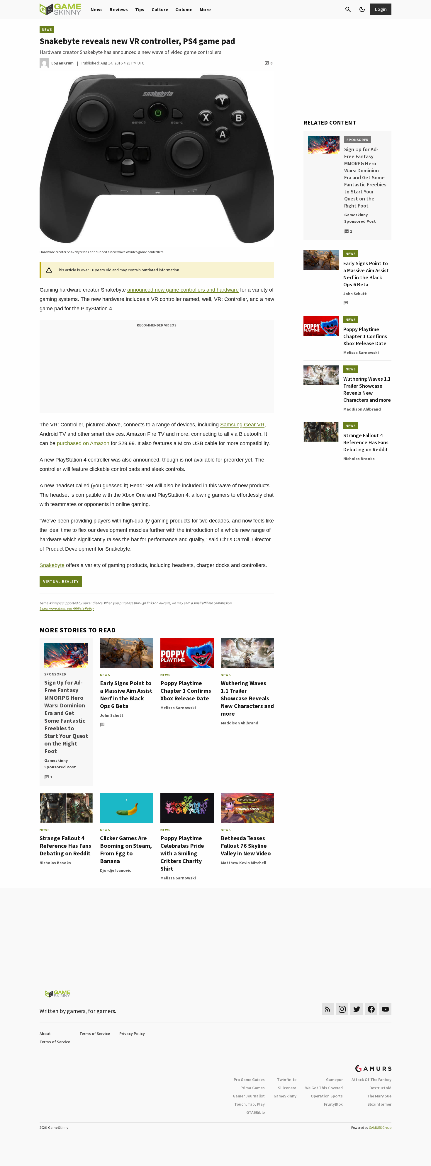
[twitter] (356, 1009)
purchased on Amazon (83, 443)
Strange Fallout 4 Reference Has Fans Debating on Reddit (65, 845)
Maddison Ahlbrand (239, 723)
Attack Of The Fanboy (371, 1079)
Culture (160, 9)
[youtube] (385, 1009)
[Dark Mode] (362, 9)
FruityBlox (333, 1104)
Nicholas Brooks (55, 862)
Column (184, 9)
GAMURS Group (380, 1127)
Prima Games (252, 1087)
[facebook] (371, 1009)
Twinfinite (286, 1079)
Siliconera (287, 1087)
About (45, 1033)
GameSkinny (285, 1096)
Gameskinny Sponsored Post (60, 764)
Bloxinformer (379, 1104)
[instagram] (342, 1009)
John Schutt (111, 715)
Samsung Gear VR (242, 425)
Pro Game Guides (249, 1079)
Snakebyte (52, 565)
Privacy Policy (132, 1033)
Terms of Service (94, 1033)
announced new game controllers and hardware (183, 290)
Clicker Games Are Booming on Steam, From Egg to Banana (126, 849)
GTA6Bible (255, 1112)
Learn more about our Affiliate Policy (67, 608)
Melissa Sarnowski (178, 707)
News (97, 9)
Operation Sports (327, 1096)
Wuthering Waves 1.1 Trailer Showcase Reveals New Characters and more (247, 698)
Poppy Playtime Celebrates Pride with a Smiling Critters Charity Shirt (182, 853)
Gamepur (334, 1079)
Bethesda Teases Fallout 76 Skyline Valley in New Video (246, 845)
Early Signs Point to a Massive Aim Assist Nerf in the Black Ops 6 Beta (126, 694)
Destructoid (380, 1087)
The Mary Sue (379, 1096)
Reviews (119, 9)
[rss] (328, 1009)
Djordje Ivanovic (115, 870)
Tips (140, 9)
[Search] (348, 9)
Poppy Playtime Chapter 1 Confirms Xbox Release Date (185, 690)
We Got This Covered (324, 1087)
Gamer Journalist (249, 1096)
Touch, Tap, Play (249, 1104)
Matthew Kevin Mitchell (243, 862)
